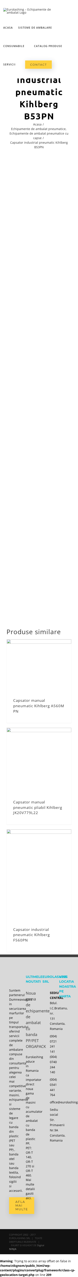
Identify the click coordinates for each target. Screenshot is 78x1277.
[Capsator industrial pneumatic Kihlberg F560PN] (39, 874)
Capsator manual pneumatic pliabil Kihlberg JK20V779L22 (37, 807)
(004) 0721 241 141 (51, 1044)
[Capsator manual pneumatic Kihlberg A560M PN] (39, 664)
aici (28, 1198)
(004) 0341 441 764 (51, 1087)
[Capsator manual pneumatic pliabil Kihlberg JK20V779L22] (39, 760)
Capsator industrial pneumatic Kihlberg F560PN (31, 935)
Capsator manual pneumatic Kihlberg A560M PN (38, 705)
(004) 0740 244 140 (51, 1064)
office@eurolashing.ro (51, 1102)
